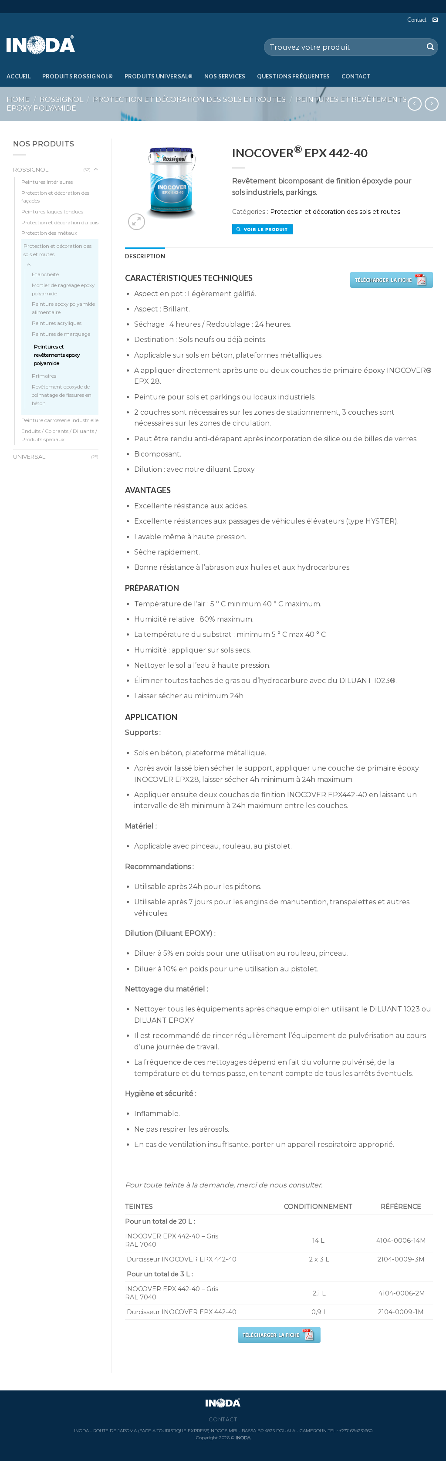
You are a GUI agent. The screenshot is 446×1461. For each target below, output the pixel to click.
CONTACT (356, 76)
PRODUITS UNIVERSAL (159, 76)
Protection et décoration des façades (55, 197)
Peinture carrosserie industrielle (59, 420)
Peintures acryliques (56, 323)
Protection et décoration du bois (59, 223)
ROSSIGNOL (61, 99)
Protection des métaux (49, 233)
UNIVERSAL (29, 456)
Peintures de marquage (61, 334)
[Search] (430, 47)
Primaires (44, 376)
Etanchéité (45, 274)
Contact (416, 19)
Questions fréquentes (293, 76)
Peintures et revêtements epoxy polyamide (57, 355)
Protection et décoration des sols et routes (189, 99)
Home (18, 99)
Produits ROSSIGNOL (77, 76)
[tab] (145, 256)
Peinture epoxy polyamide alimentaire (63, 308)
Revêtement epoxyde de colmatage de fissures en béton (61, 395)
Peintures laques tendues (52, 212)
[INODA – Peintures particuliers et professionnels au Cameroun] (50, 46)
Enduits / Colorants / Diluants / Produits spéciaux (59, 435)
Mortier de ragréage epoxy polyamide (63, 289)
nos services (225, 76)
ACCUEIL (19, 76)
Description (145, 256)
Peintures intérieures (47, 182)
